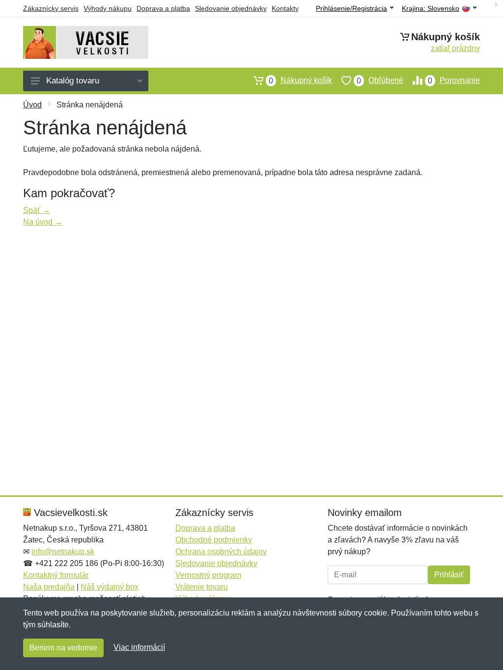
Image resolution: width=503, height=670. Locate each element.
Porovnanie (454, 80)
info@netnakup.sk (62, 551)
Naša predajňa (49, 587)
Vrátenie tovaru (201, 587)
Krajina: (430, 8)
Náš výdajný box (110, 587)
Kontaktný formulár (55, 575)
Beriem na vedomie (63, 648)
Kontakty (285, 8)
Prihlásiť (449, 574)
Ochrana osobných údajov (221, 551)
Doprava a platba (163, 8)
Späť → (36, 210)
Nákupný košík (300, 80)
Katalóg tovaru (72, 80)
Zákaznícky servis (51, 8)
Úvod (32, 105)
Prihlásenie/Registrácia (351, 8)
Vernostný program (208, 575)
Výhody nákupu (108, 8)
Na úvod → (42, 222)
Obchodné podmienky (213, 540)
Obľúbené (380, 80)
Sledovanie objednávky (231, 8)
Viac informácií (139, 647)
